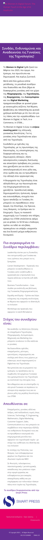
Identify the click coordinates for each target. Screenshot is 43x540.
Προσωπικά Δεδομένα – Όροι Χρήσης (19, 517)
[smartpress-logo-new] (21, 497)
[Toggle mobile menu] (39, 13)
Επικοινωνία (35, 520)
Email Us (36, 535)
